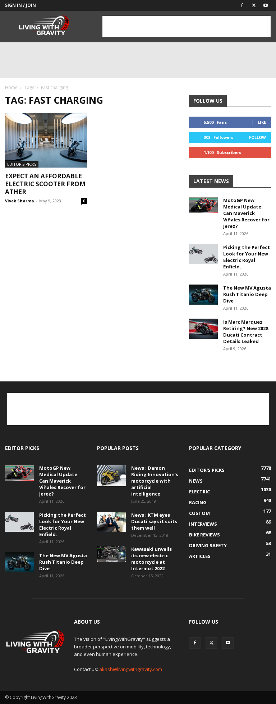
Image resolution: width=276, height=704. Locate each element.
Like (262, 122)
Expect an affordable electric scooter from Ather (45, 184)
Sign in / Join (20, 5)
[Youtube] (265, 5)
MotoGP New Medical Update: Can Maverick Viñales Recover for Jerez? (246, 213)
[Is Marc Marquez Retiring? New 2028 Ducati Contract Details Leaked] (203, 329)
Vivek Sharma (19, 200)
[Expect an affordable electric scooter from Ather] (46, 140)
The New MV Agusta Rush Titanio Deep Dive (247, 294)
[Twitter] (253, 5)
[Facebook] (241, 5)
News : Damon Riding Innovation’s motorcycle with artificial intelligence (154, 481)
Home (11, 87)
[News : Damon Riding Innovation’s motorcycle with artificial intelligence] (111, 475)
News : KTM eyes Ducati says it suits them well (154, 521)
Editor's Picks (21, 164)
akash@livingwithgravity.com (130, 669)
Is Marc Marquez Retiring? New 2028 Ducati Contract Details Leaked (245, 331)
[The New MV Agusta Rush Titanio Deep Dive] (203, 295)
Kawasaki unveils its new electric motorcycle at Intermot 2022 (151, 559)
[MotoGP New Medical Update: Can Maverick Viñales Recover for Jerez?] (203, 205)
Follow (257, 137)
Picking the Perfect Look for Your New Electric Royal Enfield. (246, 257)
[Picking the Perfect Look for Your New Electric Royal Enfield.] (203, 254)
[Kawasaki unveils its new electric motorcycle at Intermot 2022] (111, 554)
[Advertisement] (186, 26)
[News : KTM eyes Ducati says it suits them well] (111, 522)
